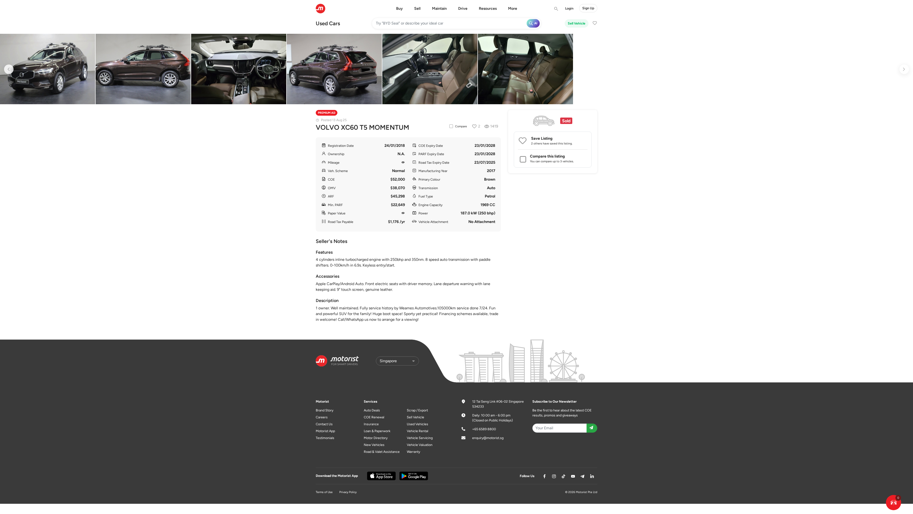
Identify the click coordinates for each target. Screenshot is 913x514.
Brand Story (324, 410)
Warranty (413, 452)
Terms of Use (324, 492)
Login (569, 8)
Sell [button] (417, 8)
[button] (893, 502)
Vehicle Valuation (419, 445)
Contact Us (324, 424)
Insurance (371, 424)
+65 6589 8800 (484, 429)
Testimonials (325, 438)
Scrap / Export (417, 410)
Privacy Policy (348, 492)
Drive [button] (462, 8)
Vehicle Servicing (420, 438)
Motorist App (325, 431)
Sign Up (588, 8)
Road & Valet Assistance (382, 452)
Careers (322, 417)
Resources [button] (488, 8)
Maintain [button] (439, 8)
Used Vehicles (417, 424)
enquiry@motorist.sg (488, 438)
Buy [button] (399, 8)
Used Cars (328, 23)
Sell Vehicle (576, 23)
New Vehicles (374, 445)
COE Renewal (374, 417)
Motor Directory (376, 438)
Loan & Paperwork (377, 431)
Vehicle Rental (417, 431)
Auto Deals (372, 410)
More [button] (512, 8)
